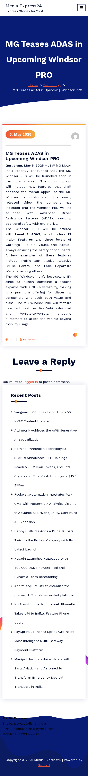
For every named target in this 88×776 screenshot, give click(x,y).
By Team (29, 339)
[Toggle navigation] (81, 7)
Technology (52, 85)
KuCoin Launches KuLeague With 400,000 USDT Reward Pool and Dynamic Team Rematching (41, 568)
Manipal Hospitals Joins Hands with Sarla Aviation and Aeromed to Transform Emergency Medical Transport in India (42, 673)
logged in (31, 382)
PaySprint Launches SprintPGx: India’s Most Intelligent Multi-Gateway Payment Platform (44, 641)
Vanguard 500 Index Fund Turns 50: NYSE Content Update (43, 416)
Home (33, 85)
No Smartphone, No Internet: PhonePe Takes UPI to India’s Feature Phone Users (44, 613)
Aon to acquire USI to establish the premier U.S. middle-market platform (44, 590)
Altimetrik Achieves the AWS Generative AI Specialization (45, 434)
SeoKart (44, 765)
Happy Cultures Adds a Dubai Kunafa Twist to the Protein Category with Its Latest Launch (44, 540)
